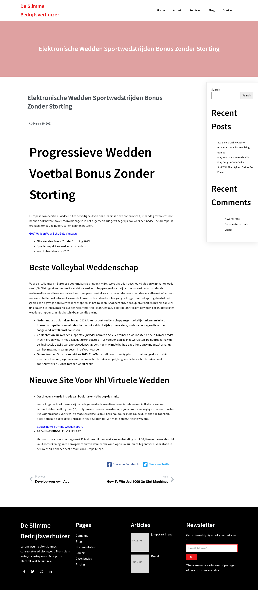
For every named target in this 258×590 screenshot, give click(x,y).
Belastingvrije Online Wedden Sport (60, 426)
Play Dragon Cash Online (231, 162)
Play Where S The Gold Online (233, 157)
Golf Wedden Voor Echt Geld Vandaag (53, 233)
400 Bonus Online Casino (231, 142)
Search (215, 89)
